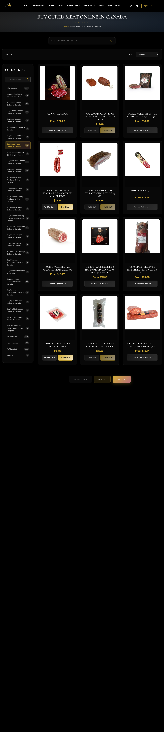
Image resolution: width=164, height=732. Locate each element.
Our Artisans (73, 6)
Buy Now (65, 207)
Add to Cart (49, 207)
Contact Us (114, 6)
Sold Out (92, 130)
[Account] (131, 6)
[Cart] (136, 6)
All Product (39, 6)
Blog (101, 6)
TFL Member (89, 6)
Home (26, 6)
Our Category (56, 6)
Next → (122, 379)
